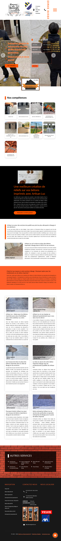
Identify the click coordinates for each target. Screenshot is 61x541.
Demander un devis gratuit (25, 212)
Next (53, 55)
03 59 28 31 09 (48, 4)
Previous (3, 55)
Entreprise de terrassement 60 (11, 497)
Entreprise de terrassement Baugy (14, 467)
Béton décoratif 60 (9, 503)
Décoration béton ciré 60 (10, 511)
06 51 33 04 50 (48, 14)
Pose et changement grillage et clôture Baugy (25, 463)
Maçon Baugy (36, 466)
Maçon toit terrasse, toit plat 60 (11, 500)
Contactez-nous (46, 534)
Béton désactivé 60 (9, 491)
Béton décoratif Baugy (36, 462)
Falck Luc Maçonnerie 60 (24, 534)
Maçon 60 (7, 488)
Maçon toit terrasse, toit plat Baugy (49, 462)
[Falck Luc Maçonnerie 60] (14, 9)
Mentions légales (36, 534)
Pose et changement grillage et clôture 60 (11, 507)
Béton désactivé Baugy (24, 467)
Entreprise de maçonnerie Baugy (13, 462)
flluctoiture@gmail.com (31, 524)
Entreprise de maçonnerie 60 (11, 514)
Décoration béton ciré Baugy (48, 467)
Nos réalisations (11, 65)
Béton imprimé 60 (8, 494)
